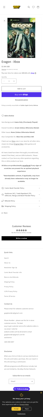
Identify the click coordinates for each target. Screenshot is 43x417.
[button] (4, 7)
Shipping (4, 69)
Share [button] (6, 213)
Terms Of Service (9, 296)
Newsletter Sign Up (10, 267)
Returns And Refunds (11, 277)
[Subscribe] (32, 381)
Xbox (13, 141)
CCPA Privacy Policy (10, 291)
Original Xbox (19, 144)
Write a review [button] (21, 238)
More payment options (21, 99)
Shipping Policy (9, 282)
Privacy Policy (8, 287)
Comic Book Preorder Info (13, 272)
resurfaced (26, 165)
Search (6, 258)
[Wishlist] (33, 7)
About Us (7, 263)
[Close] (41, 393)
